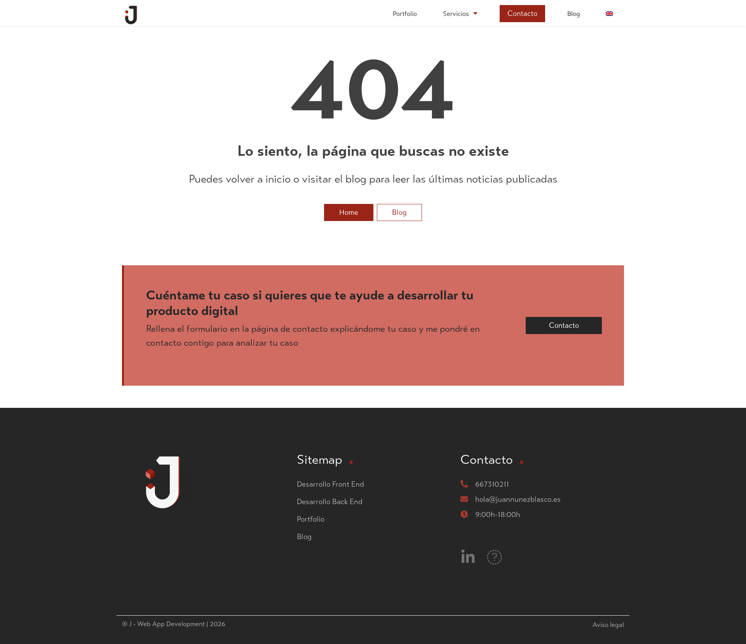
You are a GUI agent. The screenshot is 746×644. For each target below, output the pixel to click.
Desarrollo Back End (330, 501)
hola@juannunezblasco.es (518, 499)
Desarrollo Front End (330, 484)
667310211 (492, 484)
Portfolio (405, 14)
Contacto (522, 13)
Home (348, 212)
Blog (573, 14)
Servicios (456, 14)
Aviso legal (608, 625)
